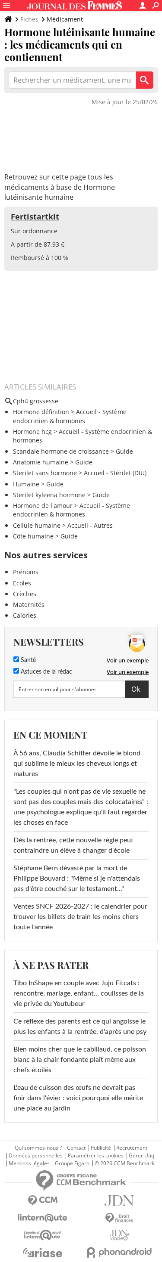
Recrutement (131, 1148)
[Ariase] (42, 1252)
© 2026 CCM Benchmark (124, 1163)
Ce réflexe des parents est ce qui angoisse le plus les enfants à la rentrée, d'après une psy (79, 1026)
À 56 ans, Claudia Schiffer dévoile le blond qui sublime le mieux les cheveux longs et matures (76, 763)
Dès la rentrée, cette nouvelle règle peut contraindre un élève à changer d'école (73, 845)
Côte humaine (33, 536)
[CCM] (42, 1200)
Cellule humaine (36, 525)
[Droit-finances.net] (119, 1218)
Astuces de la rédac (45, 672)
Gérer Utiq (141, 1156)
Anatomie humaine (40, 462)
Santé (27, 660)
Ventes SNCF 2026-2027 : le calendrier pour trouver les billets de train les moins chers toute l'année (80, 917)
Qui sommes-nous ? (38, 1148)
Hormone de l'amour (43, 505)
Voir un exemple (128, 660)
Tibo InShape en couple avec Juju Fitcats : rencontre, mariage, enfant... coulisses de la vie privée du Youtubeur (78, 993)
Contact (76, 1148)
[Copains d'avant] (42, 1235)
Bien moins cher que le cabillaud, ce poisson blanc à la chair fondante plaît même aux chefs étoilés (79, 1059)
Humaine (26, 484)
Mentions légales (29, 1163)
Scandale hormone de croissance (61, 451)
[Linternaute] (42, 1218)
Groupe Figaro (72, 1163)
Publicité (101, 1148)
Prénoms (25, 572)
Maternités (28, 604)
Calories (24, 615)
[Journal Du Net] (119, 1200)
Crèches (24, 594)
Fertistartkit (35, 216)
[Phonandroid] (119, 1252)
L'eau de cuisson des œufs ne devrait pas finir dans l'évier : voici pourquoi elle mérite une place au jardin (78, 1098)
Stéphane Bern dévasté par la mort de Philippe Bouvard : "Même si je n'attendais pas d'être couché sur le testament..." (76, 878)
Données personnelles (36, 1156)
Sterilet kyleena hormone (49, 495)
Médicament (65, 19)
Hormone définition (41, 412)
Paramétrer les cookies (96, 1156)
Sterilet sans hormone (45, 473)
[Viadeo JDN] (119, 1235)
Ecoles (22, 583)
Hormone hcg (32, 431)
